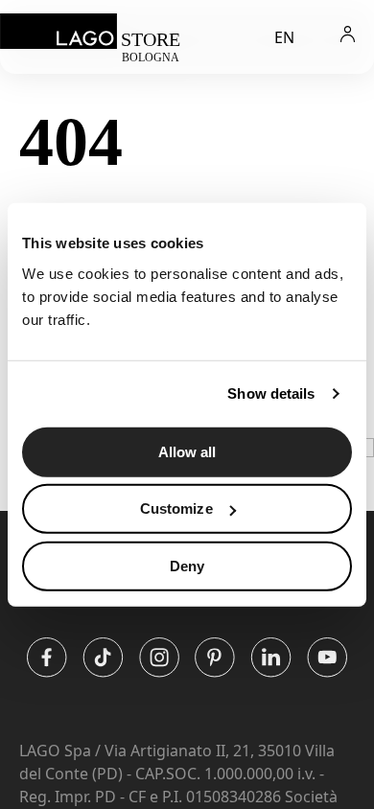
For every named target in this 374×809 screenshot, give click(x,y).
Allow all (187, 451)
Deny (187, 565)
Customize (176, 508)
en (284, 37)
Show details (271, 393)
